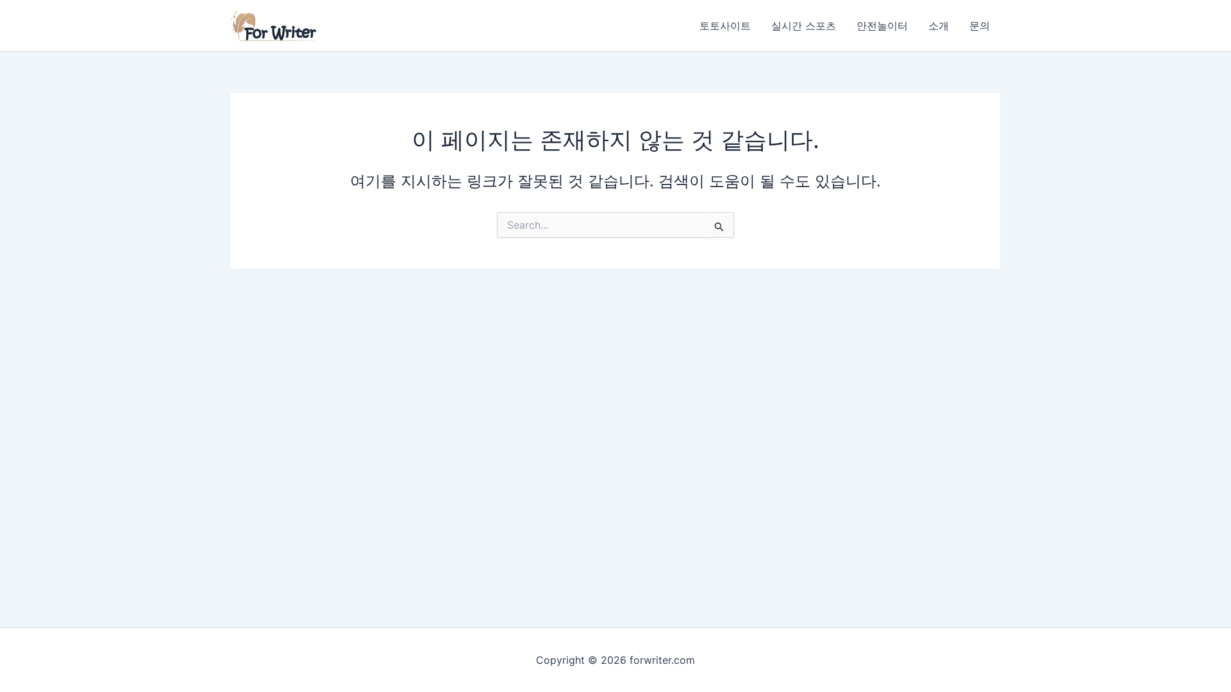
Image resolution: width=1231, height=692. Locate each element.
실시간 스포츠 (803, 25)
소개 (938, 25)
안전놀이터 (882, 25)
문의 (979, 25)
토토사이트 (725, 25)
